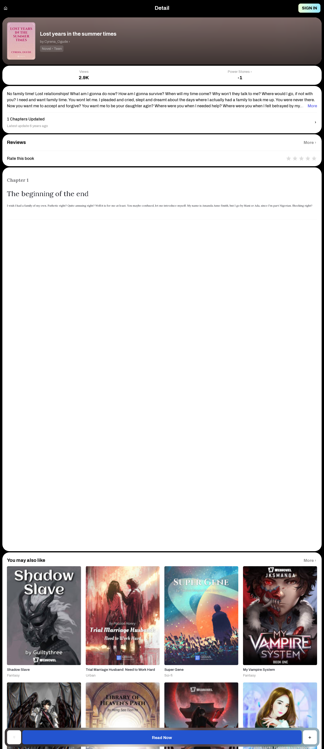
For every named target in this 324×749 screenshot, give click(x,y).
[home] (6, 8)
